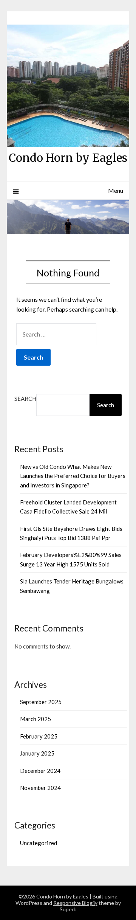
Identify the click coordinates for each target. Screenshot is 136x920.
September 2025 (41, 701)
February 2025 (38, 736)
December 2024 (40, 770)
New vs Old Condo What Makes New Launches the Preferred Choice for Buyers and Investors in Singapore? (72, 476)
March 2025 (35, 718)
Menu (115, 190)
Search (25, 398)
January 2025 (37, 753)
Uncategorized (38, 842)
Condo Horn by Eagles (68, 158)
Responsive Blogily (75, 903)
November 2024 (40, 787)
